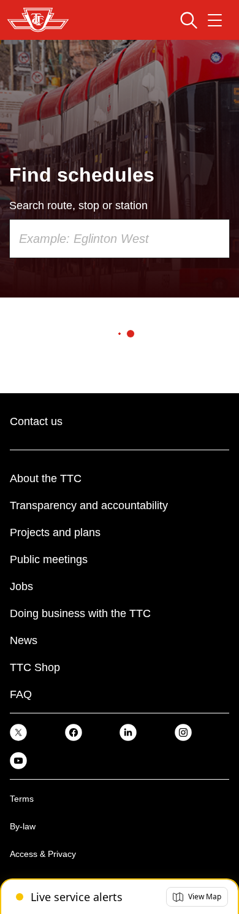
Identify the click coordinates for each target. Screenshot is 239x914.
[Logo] (38, 20)
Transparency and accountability (89, 505)
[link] (18, 732)
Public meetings (49, 559)
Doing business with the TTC (80, 613)
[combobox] (119, 238)
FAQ (21, 694)
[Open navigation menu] (215, 20)
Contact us (36, 421)
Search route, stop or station (78, 205)
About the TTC (46, 478)
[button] (197, 897)
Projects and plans (55, 532)
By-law (23, 826)
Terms (22, 799)
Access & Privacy (43, 854)
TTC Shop (35, 667)
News (23, 640)
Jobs (21, 586)
